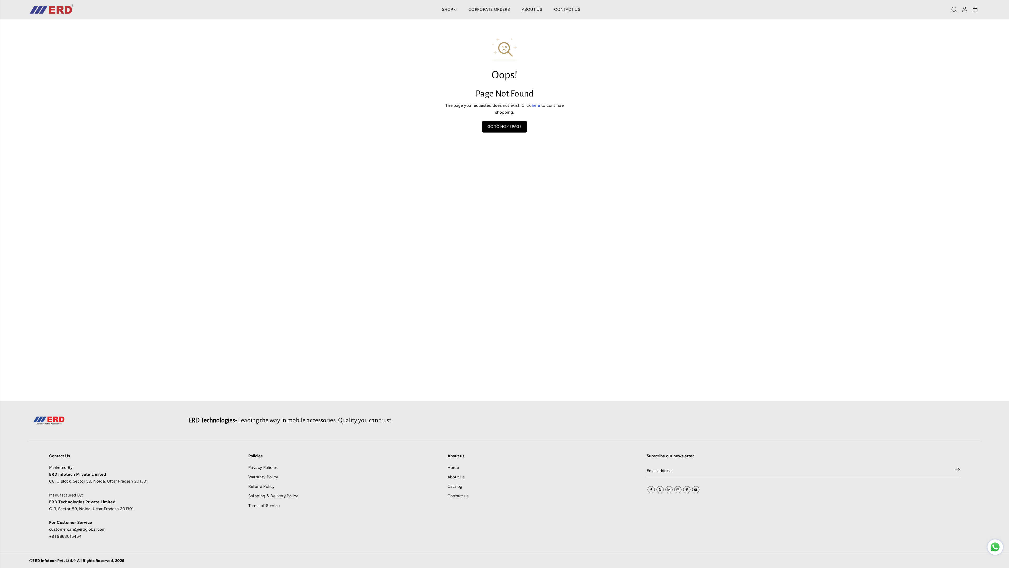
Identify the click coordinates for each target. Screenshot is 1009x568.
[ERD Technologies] (995, 547)
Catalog (454, 486)
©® (76, 560)
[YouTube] (695, 489)
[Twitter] (660, 489)
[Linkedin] (669, 489)
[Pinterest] (686, 489)
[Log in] (964, 9)
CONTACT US (567, 9)
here (536, 105)
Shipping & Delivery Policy (273, 495)
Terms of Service (264, 505)
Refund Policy (261, 486)
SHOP (448, 9)
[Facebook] (651, 489)
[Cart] (975, 9)
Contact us (458, 495)
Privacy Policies (263, 467)
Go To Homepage (504, 126)
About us (456, 476)
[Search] (954, 9)
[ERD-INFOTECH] (51, 9)
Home (453, 467)
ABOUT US (532, 9)
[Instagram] (677, 489)
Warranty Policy (263, 476)
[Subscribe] (957, 470)
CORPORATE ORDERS (489, 9)
